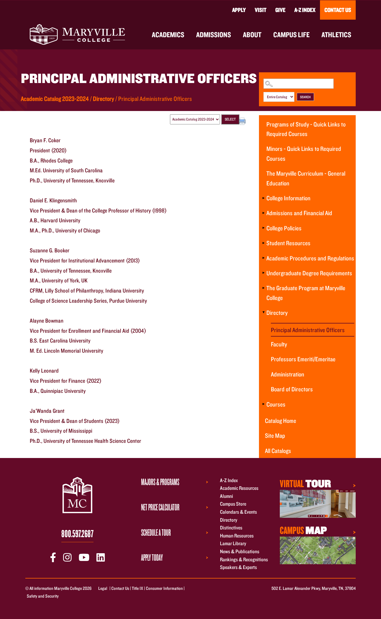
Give (280, 9)
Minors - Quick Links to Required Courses (303, 153)
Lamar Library (233, 543)
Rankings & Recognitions (244, 559)
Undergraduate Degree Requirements (309, 273)
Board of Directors (292, 389)
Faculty (279, 344)
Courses (275, 404)
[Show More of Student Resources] (263, 243)
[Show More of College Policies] (263, 228)
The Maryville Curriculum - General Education (305, 178)
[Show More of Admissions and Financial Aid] (263, 213)
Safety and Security (43, 596)
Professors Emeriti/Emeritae (303, 359)
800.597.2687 (77, 533)
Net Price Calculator (160, 507)
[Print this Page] (242, 122)
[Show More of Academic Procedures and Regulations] (263, 258)
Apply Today (152, 557)
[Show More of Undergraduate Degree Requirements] (263, 273)
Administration (287, 374)
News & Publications (239, 551)
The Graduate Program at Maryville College (305, 292)
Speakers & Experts (238, 567)
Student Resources (288, 243)
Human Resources (237, 535)
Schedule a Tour (156, 532)
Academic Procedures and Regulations (310, 258)
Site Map (275, 435)
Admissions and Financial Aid (299, 213)
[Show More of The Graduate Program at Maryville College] (263, 288)
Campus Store (233, 504)
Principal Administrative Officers (308, 330)
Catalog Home (280, 420)
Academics (168, 34)
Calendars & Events (238, 512)
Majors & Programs (160, 482)
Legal (102, 588)
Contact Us (337, 9)
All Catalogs (278, 450)
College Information (288, 198)
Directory (103, 98)
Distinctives (231, 528)
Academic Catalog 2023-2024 (55, 98)
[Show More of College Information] (263, 198)
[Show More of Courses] (263, 404)
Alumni (226, 496)
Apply (239, 9)
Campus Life (291, 34)
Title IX (137, 588)
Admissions (213, 34)
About (252, 34)
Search (305, 97)
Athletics (336, 34)
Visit (260, 9)
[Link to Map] (318, 503)
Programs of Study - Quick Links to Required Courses (306, 128)
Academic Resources (239, 488)
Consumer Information (164, 588)
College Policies (284, 228)
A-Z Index (305, 9)
